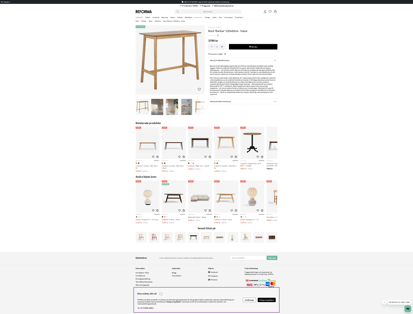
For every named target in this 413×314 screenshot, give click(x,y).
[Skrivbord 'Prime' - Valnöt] (193, 237)
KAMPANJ (139, 17)
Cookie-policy (148, 308)
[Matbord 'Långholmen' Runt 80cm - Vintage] (252, 143)
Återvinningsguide (142, 285)
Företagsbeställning (143, 279)
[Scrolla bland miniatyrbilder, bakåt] (138, 107)
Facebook (214, 272)
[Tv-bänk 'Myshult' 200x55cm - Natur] (258, 237)
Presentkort (239, 17)
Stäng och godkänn (267, 300)
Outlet (214, 17)
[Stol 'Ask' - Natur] (180, 237)
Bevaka (254, 47)
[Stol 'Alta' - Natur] (141, 237)
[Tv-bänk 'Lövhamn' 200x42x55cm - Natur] (219, 237)
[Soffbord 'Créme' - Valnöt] (174, 196)
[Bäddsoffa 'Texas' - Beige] (200, 196)
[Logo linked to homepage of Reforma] (144, 11)
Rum (220, 17)
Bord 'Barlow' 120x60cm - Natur (174, 21)
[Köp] (157, 157)
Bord (150, 21)
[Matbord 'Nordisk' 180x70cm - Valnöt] (174, 143)
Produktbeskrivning (220, 60)
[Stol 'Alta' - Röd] (154, 237)
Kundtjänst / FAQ (142, 273)
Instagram (214, 276)
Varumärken (228, 17)
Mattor (172, 17)
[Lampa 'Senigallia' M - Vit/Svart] (148, 196)
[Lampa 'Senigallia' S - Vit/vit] (232, 237)
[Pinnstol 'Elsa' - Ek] (245, 237)
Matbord (158, 21)
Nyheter (180, 17)
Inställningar (249, 300)
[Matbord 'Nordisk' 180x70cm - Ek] (148, 143)
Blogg (174, 273)
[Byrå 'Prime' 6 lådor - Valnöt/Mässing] (271, 237)
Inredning (156, 17)
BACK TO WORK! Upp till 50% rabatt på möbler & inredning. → (207, 2)
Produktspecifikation (220, 101)
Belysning (164, 17)
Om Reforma (140, 276)
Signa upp (272, 258)
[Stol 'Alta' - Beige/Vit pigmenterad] (167, 237)
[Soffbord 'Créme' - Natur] (226, 196)
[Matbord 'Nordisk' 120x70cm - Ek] (226, 143)
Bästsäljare (188, 17)
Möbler (147, 17)
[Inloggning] (265, 11)
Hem (137, 21)
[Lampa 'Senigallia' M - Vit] (252, 196)
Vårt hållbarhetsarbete (144, 282)
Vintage (207, 17)
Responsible (198, 17)
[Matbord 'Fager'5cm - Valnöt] (200, 143)
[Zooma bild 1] (170, 60)
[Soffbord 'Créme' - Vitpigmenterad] (206, 237)
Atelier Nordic (215, 27)
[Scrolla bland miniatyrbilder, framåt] (202, 107)
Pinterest (213, 280)
